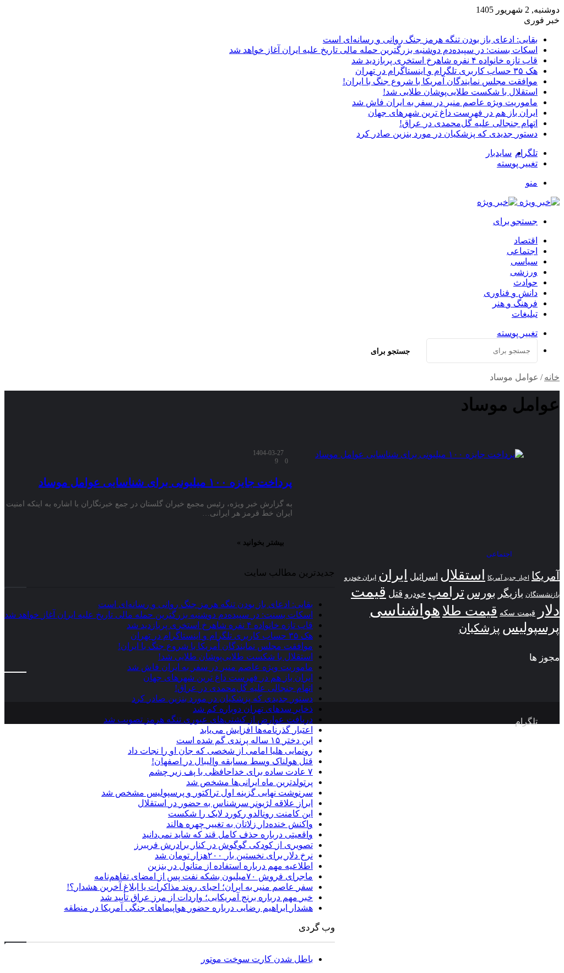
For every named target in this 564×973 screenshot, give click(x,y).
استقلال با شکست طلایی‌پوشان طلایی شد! (460, 91)
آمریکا (546, 576)
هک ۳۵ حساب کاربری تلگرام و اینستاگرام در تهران (446, 70)
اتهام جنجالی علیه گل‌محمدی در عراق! (468, 123)
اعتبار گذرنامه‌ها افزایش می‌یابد (256, 729)
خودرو (415, 593)
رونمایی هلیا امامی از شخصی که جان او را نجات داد (220, 750)
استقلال (462, 574)
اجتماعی (522, 251)
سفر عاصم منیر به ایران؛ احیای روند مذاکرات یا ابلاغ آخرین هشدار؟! (190, 886)
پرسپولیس (531, 627)
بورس (481, 593)
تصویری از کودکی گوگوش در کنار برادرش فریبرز (223, 845)
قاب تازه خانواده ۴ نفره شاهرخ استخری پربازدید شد (444, 60)
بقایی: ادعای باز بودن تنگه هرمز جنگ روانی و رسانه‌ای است (430, 39)
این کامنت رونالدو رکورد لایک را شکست (240, 813)
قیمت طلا (469, 610)
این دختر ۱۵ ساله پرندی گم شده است (244, 740)
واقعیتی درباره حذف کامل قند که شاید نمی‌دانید (227, 834)
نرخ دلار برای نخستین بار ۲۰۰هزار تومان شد (234, 855)
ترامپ (446, 592)
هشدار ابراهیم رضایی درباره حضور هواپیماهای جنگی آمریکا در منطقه (188, 907)
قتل (395, 593)
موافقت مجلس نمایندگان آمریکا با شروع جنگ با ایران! (440, 81)
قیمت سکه (517, 613)
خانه (552, 377)
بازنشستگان (542, 594)
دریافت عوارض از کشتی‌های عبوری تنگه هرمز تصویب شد (208, 719)
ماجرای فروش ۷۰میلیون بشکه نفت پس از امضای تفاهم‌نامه (203, 876)
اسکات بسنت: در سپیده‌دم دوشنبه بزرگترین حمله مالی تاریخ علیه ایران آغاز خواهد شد (383, 50)
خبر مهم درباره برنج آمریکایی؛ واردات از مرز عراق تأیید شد (206, 897)
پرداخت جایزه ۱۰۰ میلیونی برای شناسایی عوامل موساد (165, 482)
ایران (393, 574)
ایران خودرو (360, 577)
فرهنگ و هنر (515, 303)
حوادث (525, 282)
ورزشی (524, 272)
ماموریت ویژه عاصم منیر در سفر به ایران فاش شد (445, 102)
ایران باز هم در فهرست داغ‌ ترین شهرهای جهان (453, 112)
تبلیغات (525, 313)
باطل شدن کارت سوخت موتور (257, 959)
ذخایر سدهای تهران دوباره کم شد (253, 708)
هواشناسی (405, 610)
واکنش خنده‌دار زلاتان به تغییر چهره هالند (239, 824)
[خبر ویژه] (518, 202)
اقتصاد (526, 240)
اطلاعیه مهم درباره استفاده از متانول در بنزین (230, 866)
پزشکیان (479, 628)
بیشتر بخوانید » (260, 542)
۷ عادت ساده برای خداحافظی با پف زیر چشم (231, 771)
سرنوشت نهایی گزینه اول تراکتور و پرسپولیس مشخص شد (207, 792)
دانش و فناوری (511, 293)
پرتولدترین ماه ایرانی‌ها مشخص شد (249, 782)
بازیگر (510, 593)
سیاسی (524, 261)
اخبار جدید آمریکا (508, 578)
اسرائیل (424, 576)
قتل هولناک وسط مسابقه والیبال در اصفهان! (232, 761)
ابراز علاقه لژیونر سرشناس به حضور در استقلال (225, 803)
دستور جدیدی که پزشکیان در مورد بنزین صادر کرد (447, 133)
